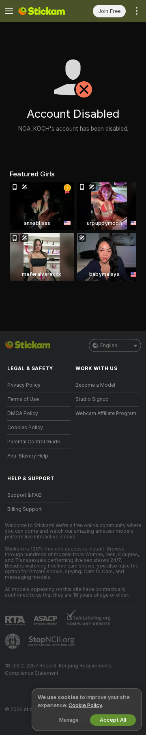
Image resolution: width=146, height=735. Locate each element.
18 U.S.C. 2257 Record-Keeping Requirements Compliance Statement (58, 669)
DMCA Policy (22, 413)
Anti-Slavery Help (27, 456)
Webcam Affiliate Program (105, 413)
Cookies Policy (25, 427)
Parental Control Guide (33, 442)
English (108, 345)
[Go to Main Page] (45, 10)
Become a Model (95, 385)
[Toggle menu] (9, 11)
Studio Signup (92, 399)
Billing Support (24, 509)
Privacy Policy (24, 385)
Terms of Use (23, 399)
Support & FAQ (24, 495)
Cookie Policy (85, 705)
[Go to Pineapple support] (13, 641)
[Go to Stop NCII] (52, 641)
